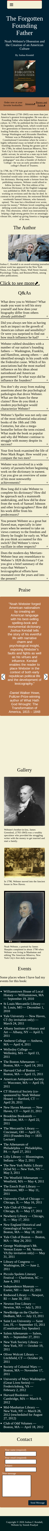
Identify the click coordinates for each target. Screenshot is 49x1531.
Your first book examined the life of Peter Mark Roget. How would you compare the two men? (24, 454)
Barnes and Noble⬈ (41, 104)
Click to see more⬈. (20, 283)
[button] (3, 677)
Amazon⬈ (30, 104)
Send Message (37, 1502)
